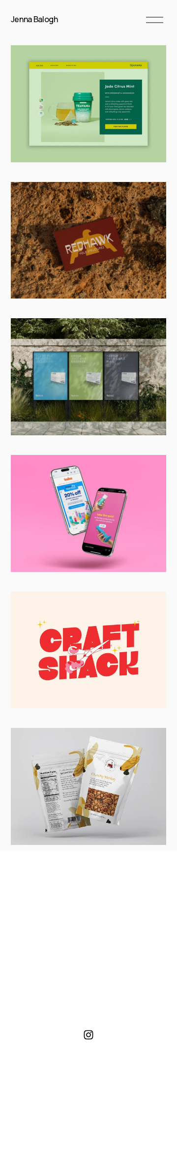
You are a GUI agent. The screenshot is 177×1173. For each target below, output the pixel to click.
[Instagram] (88, 1035)
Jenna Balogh (34, 19)
